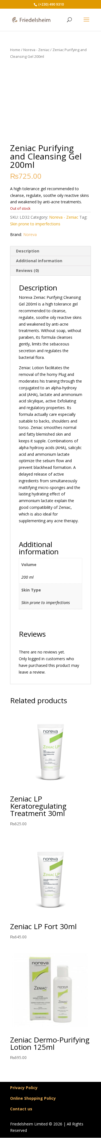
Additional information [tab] (39, 260)
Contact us (21, 1108)
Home (15, 49)
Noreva (30, 234)
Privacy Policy (24, 1087)
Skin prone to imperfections (35, 223)
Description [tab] (27, 251)
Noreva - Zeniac (36, 49)
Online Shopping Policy (33, 1098)
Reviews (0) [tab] (27, 270)
